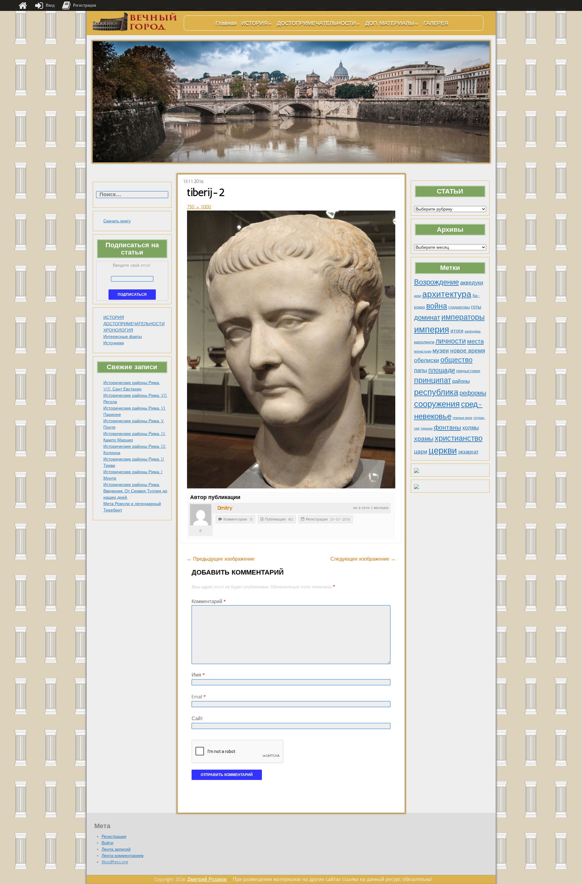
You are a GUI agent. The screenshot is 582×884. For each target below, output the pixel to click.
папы (420, 370)
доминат (427, 317)
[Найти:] (132, 194)
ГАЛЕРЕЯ (435, 23)
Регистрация (114, 836)
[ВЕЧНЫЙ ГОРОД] (135, 21)
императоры (463, 317)
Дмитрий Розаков (207, 879)
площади (441, 370)
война (436, 305)
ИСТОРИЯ (254, 23)
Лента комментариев (122, 855)
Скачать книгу (117, 221)
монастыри (422, 351)
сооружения (437, 404)
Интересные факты (122, 336)
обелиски (426, 360)
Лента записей (116, 849)
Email (199, 697)
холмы (470, 427)
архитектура (446, 294)
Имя (198, 675)
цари (420, 451)
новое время (467, 350)
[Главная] (22, 5)
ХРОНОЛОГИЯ (118, 330)
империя (431, 329)
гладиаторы (459, 307)
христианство (459, 438)
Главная (226, 23)
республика (436, 392)
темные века (462, 418)
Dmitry (224, 507)
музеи (441, 350)
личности (451, 341)
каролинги (424, 341)
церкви (443, 450)
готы (476, 307)
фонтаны (447, 427)
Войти (107, 842)
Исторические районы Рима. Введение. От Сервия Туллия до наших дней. (135, 491)
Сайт (197, 718)
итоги (456, 331)
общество (456, 360)
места (475, 341)
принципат (432, 380)
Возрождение (436, 282)
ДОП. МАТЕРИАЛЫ (389, 23)
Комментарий (209, 601)
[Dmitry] (200, 514)
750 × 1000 (199, 207)
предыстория (468, 371)
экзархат (468, 452)
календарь (473, 331)
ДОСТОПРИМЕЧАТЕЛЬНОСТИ (316, 23)
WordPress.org (115, 862)
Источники (113, 343)
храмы (423, 438)
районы (461, 381)
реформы (473, 392)
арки (417, 296)
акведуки (471, 282)
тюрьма (427, 428)
